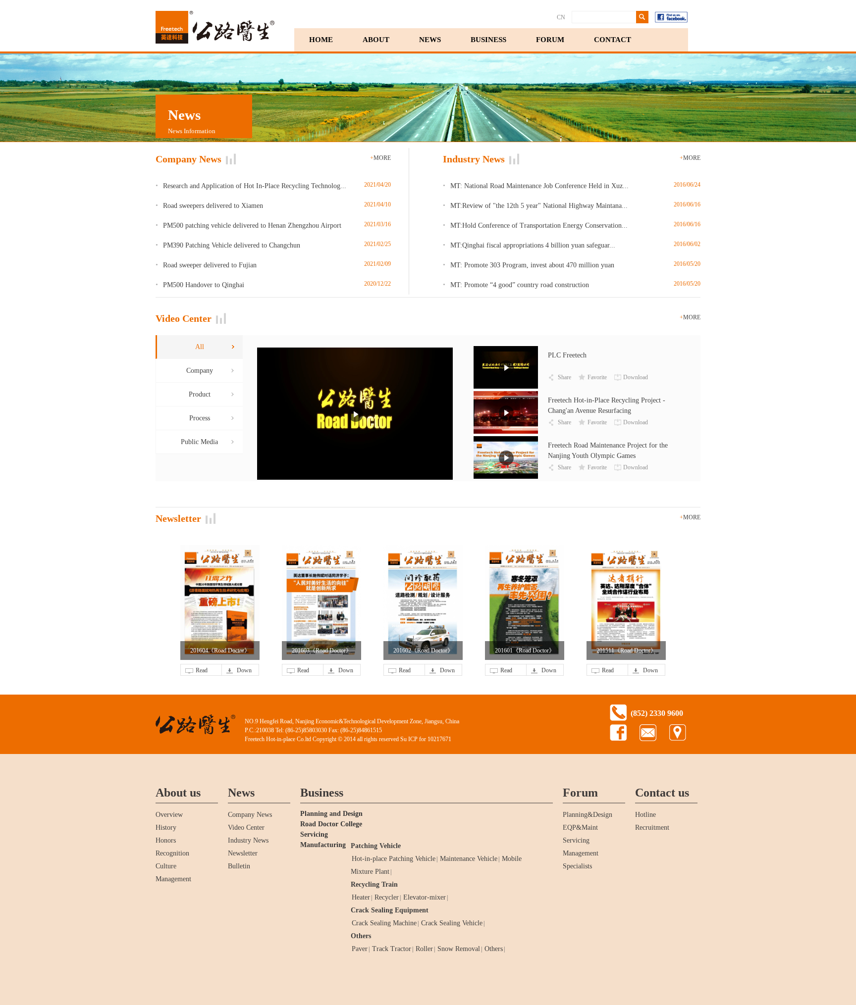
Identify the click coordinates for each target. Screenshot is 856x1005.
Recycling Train (374, 884)
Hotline (645, 814)
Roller (424, 949)
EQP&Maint (580, 827)
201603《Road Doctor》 (322, 650)
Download (635, 377)
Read (202, 670)
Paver (360, 949)
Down (244, 670)
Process (199, 418)
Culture (166, 866)
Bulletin (239, 866)
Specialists (577, 866)
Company (199, 370)
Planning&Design (587, 814)
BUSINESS (488, 40)
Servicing (576, 840)
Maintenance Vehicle (468, 858)
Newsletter (243, 853)
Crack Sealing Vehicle (451, 923)
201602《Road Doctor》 (423, 650)
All (199, 347)
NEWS (430, 40)
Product (200, 394)
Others (361, 936)
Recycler (386, 897)
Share (564, 377)
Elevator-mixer (424, 897)
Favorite (597, 377)
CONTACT (612, 40)
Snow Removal (458, 949)
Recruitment (652, 827)
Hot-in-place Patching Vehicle (393, 858)
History (166, 827)
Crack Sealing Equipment (389, 910)
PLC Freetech (567, 355)
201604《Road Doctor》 (220, 650)
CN (561, 17)
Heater (361, 897)
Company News (250, 814)
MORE (380, 157)
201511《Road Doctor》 (626, 650)
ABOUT (376, 40)
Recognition (172, 853)
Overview (169, 814)
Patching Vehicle (376, 846)
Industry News (248, 840)
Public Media (199, 442)
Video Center (246, 827)
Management (173, 879)
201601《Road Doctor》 (525, 650)
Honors (166, 840)
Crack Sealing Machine (384, 923)
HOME (321, 40)
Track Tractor (391, 949)
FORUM (550, 40)
